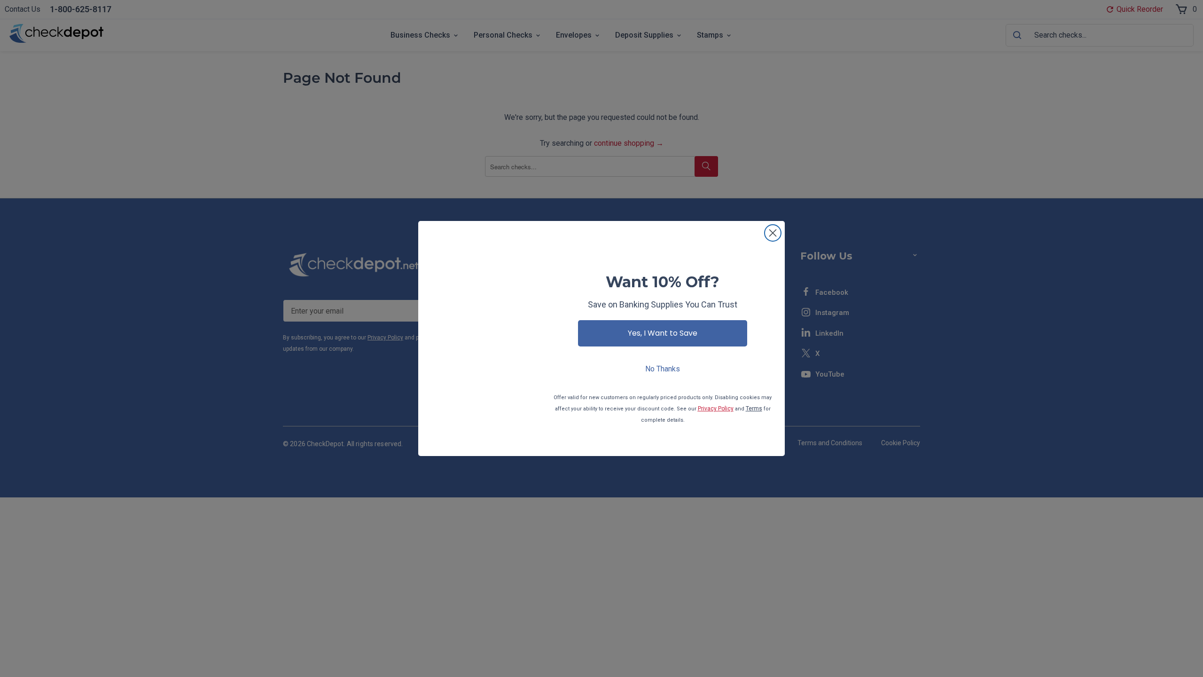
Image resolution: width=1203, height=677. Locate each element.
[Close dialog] (773, 233)
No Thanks (662, 368)
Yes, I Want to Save (662, 333)
